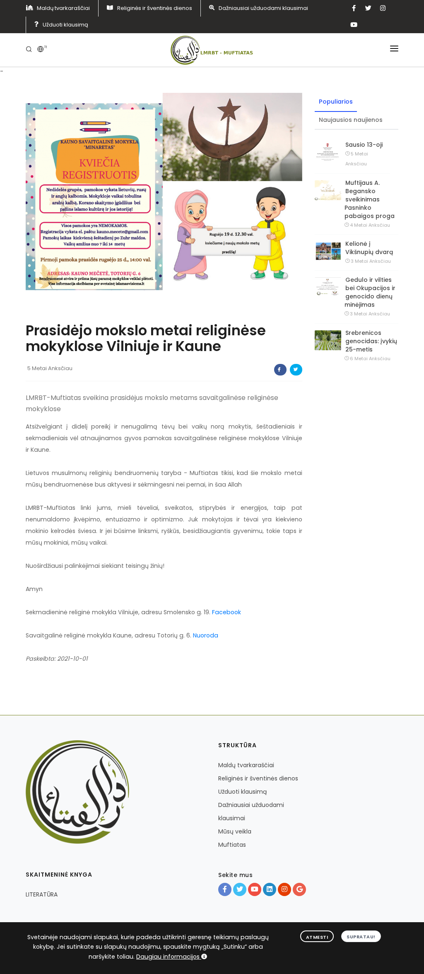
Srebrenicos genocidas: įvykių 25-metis (371, 341)
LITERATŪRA (42, 894)
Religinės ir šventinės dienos (154, 8)
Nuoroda (205, 635)
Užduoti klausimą (65, 25)
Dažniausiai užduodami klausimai (263, 8)
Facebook (226, 612)
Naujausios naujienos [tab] (351, 120)
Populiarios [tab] (336, 101)
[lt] (40, 50)
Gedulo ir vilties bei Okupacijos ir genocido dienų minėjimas (369, 292)
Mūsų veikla (234, 831)
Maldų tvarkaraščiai (63, 8)
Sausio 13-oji (364, 145)
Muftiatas (232, 845)
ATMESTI (317, 937)
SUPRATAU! (361, 936)
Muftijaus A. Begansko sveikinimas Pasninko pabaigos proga (369, 199)
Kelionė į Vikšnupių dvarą (369, 248)
